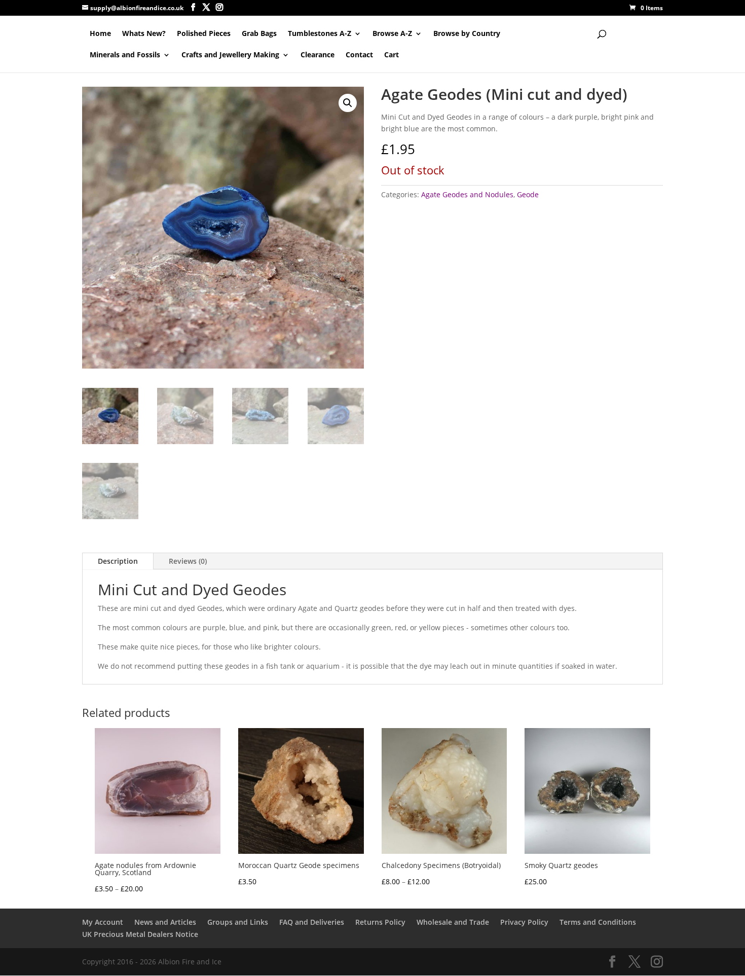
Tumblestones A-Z (319, 34)
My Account (102, 922)
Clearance (317, 55)
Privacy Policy (524, 922)
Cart (391, 55)
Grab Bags (259, 34)
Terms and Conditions (598, 922)
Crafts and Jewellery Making (230, 55)
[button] (348, 103)
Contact (359, 55)
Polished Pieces (204, 34)
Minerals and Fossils (125, 55)
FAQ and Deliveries (311, 922)
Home (100, 34)
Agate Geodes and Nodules (467, 194)
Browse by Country (466, 34)
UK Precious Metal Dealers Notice (140, 934)
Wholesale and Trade (453, 922)
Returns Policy (380, 922)
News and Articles (165, 922)
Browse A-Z (392, 34)
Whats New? (144, 34)
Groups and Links (237, 922)
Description (118, 561)
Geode (528, 194)
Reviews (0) (188, 561)
